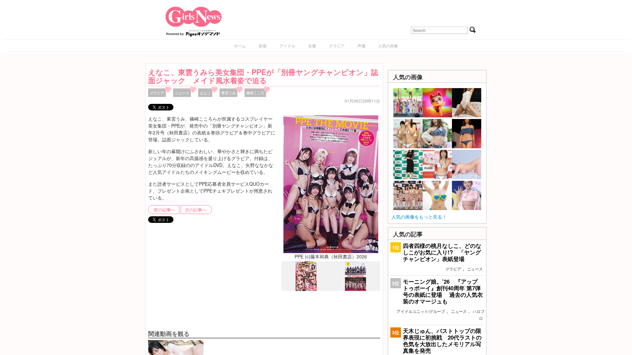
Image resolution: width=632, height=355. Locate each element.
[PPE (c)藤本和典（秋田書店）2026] (330, 183)
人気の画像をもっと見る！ (419, 216)
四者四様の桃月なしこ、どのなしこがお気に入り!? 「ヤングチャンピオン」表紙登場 (442, 252)
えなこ (205, 92)
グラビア (337, 45)
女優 (312, 45)
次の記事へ (195, 210)
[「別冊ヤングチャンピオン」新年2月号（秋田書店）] (306, 289)
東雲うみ (228, 92)
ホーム (240, 45)
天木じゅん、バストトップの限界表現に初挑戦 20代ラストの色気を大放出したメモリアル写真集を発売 (442, 340)
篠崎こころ (255, 92)
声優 (361, 45)
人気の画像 (388, 45)
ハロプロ (479, 314)
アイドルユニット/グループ (421, 311)
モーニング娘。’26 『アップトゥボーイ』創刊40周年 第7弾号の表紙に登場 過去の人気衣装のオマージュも (443, 291)
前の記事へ (164, 210)
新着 (263, 45)
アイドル (287, 45)
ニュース (182, 92)
